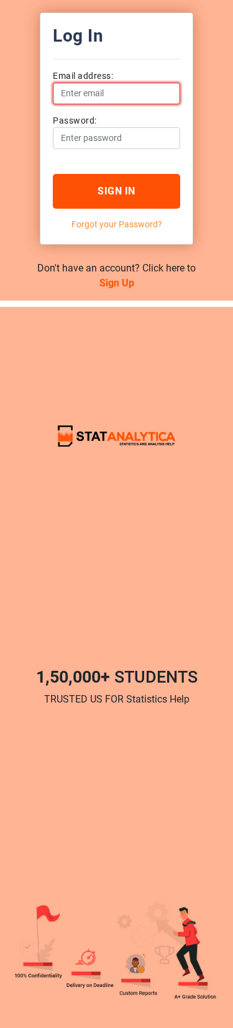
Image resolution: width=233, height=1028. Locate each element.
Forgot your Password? (116, 224)
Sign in (116, 191)
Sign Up (116, 283)
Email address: (83, 76)
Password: (75, 120)
